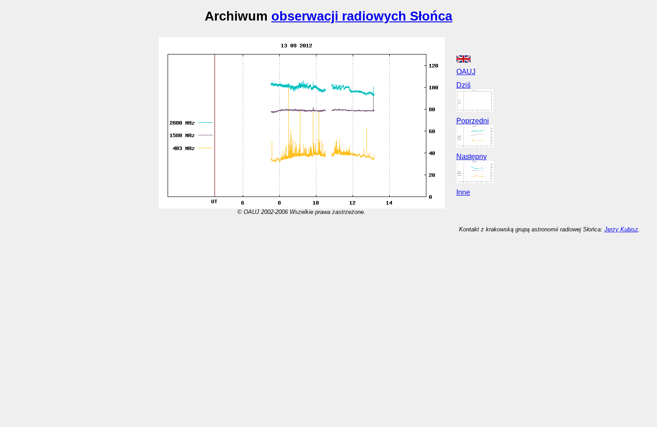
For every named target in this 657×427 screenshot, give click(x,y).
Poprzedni (472, 121)
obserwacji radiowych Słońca (361, 15)
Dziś (463, 85)
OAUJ (466, 71)
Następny (471, 156)
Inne (463, 192)
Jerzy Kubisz (621, 229)
